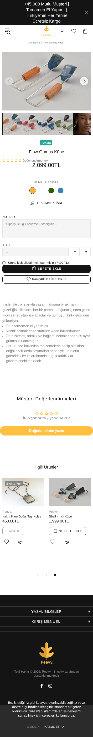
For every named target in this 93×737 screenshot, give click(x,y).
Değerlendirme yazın (46, 431)
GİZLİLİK (33, 726)
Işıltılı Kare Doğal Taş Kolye (21, 516)
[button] (12, 160)
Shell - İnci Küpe (60, 516)
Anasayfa (34, 42)
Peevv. (46, 31)
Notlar (8, 217)
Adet (6, 245)
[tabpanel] (23, 516)
